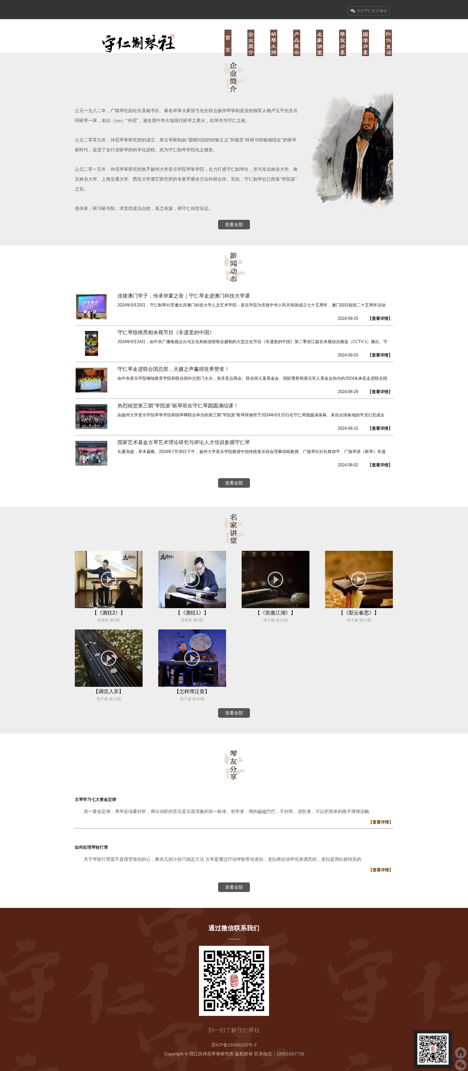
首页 (227, 43)
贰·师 (273, 43)
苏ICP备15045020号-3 (234, 1044)
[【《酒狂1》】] (192, 606)
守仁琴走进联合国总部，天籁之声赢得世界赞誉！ (173, 369)
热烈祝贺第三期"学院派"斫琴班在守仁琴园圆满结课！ (177, 405)
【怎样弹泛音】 (192, 691)
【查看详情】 (380, 318)
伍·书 (342, 43)
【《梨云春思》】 (358, 612)
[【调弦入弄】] (109, 685)
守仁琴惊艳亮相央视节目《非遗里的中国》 (165, 332)
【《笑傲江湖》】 (275, 612)
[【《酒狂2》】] (109, 606)
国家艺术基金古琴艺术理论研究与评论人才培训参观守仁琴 (183, 442)
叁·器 (296, 43)
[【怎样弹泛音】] (192, 685)
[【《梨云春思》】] (359, 606)
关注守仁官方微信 (372, 11)
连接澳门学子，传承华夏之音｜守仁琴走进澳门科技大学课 (183, 295)
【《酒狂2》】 (108, 612)
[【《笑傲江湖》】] (275, 606)
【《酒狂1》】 (192, 612)
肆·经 (319, 43)
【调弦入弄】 (108, 691)
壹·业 (250, 43)
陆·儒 (365, 43)
